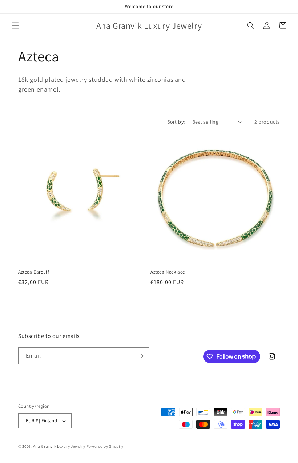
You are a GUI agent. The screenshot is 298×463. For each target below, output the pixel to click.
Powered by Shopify (105, 446)
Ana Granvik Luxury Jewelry (59, 446)
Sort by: (176, 122)
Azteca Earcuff (33, 272)
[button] (15, 25)
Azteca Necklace (167, 272)
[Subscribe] (141, 355)
